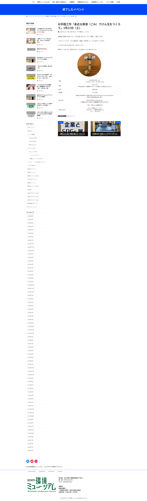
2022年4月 (30, 395)
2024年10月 (30, 292)
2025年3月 (30, 274)
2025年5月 (30, 267)
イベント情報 (31, 134)
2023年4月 (30, 354)
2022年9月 (30, 378)
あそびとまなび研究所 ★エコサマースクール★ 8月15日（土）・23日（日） (44, 76)
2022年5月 (30, 392)
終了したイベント (71, 116)
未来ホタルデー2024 (33, 193)
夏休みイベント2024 (33, 176)
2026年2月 (30, 236)
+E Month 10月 (33, 138)
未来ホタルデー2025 (33, 196)
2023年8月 (30, 340)
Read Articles (51, 471)
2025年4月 (30, 271)
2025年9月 (30, 254)
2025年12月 (30, 243)
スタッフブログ (31, 148)
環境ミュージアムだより (36, 158)
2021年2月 (30, 423)
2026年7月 (30, 219)
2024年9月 (30, 295)
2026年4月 (30, 230)
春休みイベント (31, 182)
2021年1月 (30, 426)
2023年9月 (30, 336)
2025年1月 (30, 281)
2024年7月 (30, 302)
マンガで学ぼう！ (32, 165)
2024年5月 (30, 309)
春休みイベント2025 (33, 186)
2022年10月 (30, 374)
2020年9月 (30, 436)
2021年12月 (30, 409)
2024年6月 (30, 305)
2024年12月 (30, 285)
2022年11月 (30, 371)
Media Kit (60, 471)
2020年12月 (30, 429)
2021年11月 (30, 412)
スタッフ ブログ (33, 151)
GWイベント (30, 127)
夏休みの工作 (42, 49)
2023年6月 (30, 347)
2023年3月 (30, 357)
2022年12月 (30, 367)
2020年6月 (30, 443)
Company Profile (31, 471)
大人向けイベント (32, 179)
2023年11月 (30, 330)
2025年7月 (30, 261)
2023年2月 (30, 361)
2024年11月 (30, 288)
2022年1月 (30, 405)
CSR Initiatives (42, 471)
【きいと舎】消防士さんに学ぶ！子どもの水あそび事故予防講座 (44, 113)
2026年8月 (30, 216)
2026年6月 (30, 223)
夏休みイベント (31, 172)
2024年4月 (30, 312)
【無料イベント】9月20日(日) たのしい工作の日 (44, 40)
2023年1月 (30, 364)
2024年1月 (30, 323)
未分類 (29, 189)
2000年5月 (30, 450)
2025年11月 (30, 247)
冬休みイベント (31, 169)
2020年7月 (30, 440)
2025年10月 (30, 250)
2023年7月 (30, 343)
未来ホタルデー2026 (33, 200)
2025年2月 (30, 278)
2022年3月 (30, 398)
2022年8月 (30, 381)
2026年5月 (30, 226)
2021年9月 (30, 419)
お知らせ (29, 131)
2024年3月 (30, 316)
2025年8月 (30, 257)
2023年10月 (30, 333)
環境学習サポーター (32, 203)
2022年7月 (30, 385)
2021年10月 (30, 416)
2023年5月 (30, 350)
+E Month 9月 (32, 141)
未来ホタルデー (33, 145)
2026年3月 (30, 233)
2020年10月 (30, 433)
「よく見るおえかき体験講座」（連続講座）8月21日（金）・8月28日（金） (44, 86)
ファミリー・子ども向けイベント (36, 162)
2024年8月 (30, 299)
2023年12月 (30, 326)
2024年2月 (30, 319)
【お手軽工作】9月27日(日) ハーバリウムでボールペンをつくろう (45, 30)
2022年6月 (30, 388)
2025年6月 (30, 264)
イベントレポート (34, 155)
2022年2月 (30, 402)
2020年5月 (30, 447)
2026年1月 (30, 240)
